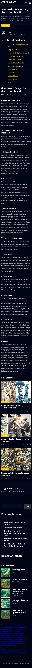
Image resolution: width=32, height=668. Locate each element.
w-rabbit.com (15, 631)
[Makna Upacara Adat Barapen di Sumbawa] (5, 577)
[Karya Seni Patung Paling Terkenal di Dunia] (16, 392)
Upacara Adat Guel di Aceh (13, 527)
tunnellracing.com (6, 627)
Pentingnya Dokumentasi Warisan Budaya (15, 539)
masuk (11, 491)
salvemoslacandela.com (8, 642)
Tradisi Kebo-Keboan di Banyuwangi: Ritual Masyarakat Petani (14, 533)
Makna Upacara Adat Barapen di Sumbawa (14, 523)
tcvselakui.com (6, 625)
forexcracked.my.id (7, 635)
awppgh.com (18, 637)
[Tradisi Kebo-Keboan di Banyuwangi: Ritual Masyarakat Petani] (5, 597)
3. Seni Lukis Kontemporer (16, 63)
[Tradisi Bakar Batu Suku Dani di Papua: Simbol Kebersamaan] (5, 618)
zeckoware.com (6, 631)
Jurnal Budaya (8, 2)
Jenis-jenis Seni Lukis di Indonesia (18, 53)
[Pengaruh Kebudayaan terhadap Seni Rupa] (16, 459)
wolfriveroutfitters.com (19, 627)
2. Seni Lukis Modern (14, 59)
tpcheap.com (5, 652)
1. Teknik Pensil (12, 69)
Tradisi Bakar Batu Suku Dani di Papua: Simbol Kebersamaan (14, 545)
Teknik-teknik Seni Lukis (15, 66)
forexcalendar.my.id (7, 633)
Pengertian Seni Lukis (14, 50)
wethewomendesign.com (17, 652)
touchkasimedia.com (17, 625)
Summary (10, 82)
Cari (2, 503)
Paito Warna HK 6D (21, 629)
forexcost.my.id (18, 633)
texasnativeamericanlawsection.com (12, 648)
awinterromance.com (7, 637)
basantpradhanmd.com (8, 639)
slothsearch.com (19, 644)
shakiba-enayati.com (7, 644)
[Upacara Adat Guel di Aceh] (5, 587)
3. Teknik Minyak (13, 76)
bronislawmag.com (21, 639)
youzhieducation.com (7, 629)
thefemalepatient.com (8, 650)
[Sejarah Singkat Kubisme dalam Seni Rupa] (16, 425)
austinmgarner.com (19, 635)
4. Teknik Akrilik (12, 79)
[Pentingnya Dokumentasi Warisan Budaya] (5, 608)
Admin (11, 32)
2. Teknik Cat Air (12, 72)
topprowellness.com (21, 650)
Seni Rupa (5, 25)
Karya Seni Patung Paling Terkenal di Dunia (12, 406)
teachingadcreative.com (8, 646)
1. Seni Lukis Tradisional (15, 56)
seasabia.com (21, 642)
